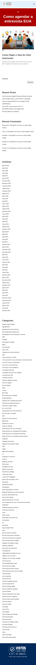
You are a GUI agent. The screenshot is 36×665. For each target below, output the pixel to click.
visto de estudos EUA (8, 583)
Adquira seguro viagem (8, 324)
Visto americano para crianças (10, 568)
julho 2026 (5, 168)
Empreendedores (7, 398)
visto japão (5, 606)
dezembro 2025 (6, 183)
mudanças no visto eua (8, 456)
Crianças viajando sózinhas (9, 380)
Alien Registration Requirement (10, 332)
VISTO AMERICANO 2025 (9, 563)
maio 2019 (5, 295)
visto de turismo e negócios (9, 596)
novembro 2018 (6, 300)
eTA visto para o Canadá (9, 413)
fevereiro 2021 (6, 262)
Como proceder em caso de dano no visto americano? (17, 360)
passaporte (5, 482)
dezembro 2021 (6, 249)
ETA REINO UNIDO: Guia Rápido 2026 (13, 109)
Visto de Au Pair (6, 578)
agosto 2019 (5, 287)
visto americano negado (8, 566)
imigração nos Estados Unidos (10, 444)
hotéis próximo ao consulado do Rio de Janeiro (15, 436)
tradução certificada (7, 545)
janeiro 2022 (5, 247)
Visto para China (6, 619)
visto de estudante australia (9, 581)
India (3, 446)
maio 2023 (5, 219)
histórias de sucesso (7, 423)
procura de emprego (7, 497)
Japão (4, 449)
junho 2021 (5, 257)
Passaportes (5, 487)
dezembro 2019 (6, 280)
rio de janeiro (5, 520)
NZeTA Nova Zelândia (8, 471)
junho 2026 (5, 170)
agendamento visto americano (10, 329)
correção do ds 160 (7, 375)
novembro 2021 (6, 252)
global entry (5, 421)
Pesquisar (5, 78)
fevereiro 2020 (6, 275)
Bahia (3, 344)
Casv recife (5, 349)
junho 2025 (5, 196)
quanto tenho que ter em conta (10, 500)
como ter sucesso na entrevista (10, 362)
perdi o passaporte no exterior (10, 489)
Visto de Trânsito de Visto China (11, 594)
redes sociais (5, 515)
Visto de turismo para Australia (10, 599)
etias (3, 416)
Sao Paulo (5, 525)
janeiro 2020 (5, 277)
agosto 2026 (5, 165)
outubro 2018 (5, 303)
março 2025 (5, 203)
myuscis (4, 459)
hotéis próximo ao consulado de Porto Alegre (14, 431)
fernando (4, 135)
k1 (3, 454)
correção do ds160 (7, 377)
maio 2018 (5, 308)
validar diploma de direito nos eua (11, 553)
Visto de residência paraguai (10, 589)
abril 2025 (4, 201)
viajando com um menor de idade (11, 558)
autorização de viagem (8, 342)
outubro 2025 (5, 188)
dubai (3, 388)
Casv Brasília (6, 347)
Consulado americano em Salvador (11, 372)
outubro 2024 (5, 208)
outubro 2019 (5, 282)
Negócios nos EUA (7, 461)
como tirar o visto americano (10, 365)
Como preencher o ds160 (9, 357)
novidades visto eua (7, 466)
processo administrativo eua (10, 494)
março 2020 (5, 272)
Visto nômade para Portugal (9, 614)
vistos (3, 632)
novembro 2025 (6, 186)
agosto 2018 (5, 305)
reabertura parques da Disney (10, 507)
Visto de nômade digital (8, 586)
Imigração (5, 438)
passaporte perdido (7, 484)
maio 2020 (5, 267)
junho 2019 (5, 292)
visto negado (5, 611)
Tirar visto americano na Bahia (10, 540)
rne (3, 522)
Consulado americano (8, 370)
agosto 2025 (5, 193)
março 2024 (5, 214)
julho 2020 (5, 264)
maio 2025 (5, 198)
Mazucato (5, 125)
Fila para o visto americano (9, 418)
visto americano (6, 561)
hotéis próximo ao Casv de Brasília (11, 428)
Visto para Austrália (7, 617)
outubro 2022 (5, 226)
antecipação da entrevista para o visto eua (13, 334)
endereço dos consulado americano (12, 400)
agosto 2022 (5, 231)
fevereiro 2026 (6, 181)
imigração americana (8, 441)
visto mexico (5, 609)
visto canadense (6, 576)
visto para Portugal (7, 624)
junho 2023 (5, 216)
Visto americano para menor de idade (12, 571)
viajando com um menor (8, 555)
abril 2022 (4, 242)
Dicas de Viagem (7, 382)
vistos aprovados (7, 634)
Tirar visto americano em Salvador (11, 538)
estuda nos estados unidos (9, 405)
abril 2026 (4, 175)
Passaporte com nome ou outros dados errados (21, 131)
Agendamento (6, 326)
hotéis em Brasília (7, 426)
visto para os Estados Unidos (10, 622)
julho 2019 (5, 290)
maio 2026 (5, 173)
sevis (3, 530)
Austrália (4, 339)
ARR (3, 337)
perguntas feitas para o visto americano (13, 492)
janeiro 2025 (5, 206)
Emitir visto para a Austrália (9, 395)
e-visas (4, 390)
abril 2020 (4, 270)
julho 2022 (5, 234)
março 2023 (5, 224)
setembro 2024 (6, 211)
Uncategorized (6, 550)
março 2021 (5, 259)
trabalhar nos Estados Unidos (10, 543)
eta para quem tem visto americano (12, 410)
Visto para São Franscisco (9, 627)
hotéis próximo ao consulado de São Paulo (13, 433)
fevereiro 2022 (6, 244)
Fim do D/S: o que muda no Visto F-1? (12, 106)
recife (3, 512)
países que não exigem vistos (10, 479)
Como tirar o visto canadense (10, 367)
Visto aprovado (6, 573)
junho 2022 (5, 236)
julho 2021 (5, 254)
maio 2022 (5, 239)
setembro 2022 (6, 229)
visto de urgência (6, 601)
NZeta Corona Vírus (7, 469)
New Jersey (5, 464)
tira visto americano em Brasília (10, 535)
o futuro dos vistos (7, 474)
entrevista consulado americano (11, 403)
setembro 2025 (6, 191)
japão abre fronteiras (7, 451)
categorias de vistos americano (10, 352)
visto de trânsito (6, 591)
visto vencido (5, 629)
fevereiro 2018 (6, 310)
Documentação (6, 385)
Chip (3, 354)
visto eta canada (6, 604)
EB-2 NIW (5, 393)
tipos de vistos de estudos (9, 533)
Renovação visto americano (9, 517)
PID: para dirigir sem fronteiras (10, 111)
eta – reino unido (6, 408)
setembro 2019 (6, 285)
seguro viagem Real (7, 527)
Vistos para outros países (9, 637)
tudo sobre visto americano (9, 548)
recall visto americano (8, 510)
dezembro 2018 (6, 298)
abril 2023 (4, 221)
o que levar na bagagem (8, 477)
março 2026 (5, 178)
